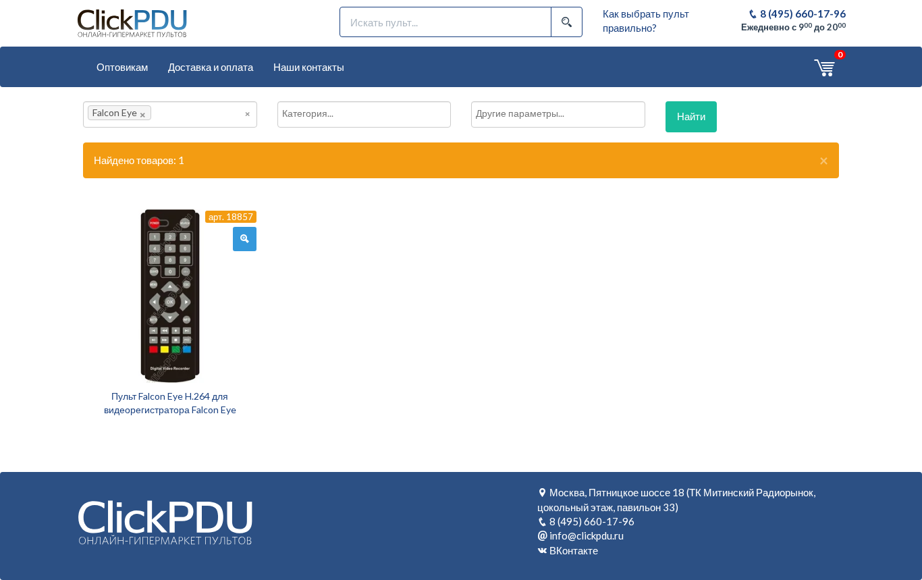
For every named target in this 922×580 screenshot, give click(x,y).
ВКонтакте (573, 550)
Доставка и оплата (210, 67)
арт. (231, 216)
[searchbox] (174, 113)
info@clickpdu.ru (586, 535)
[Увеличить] (244, 239)
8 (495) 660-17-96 (802, 13)
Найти (691, 116)
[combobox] (170, 114)
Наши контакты (308, 67)
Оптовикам (122, 67)
